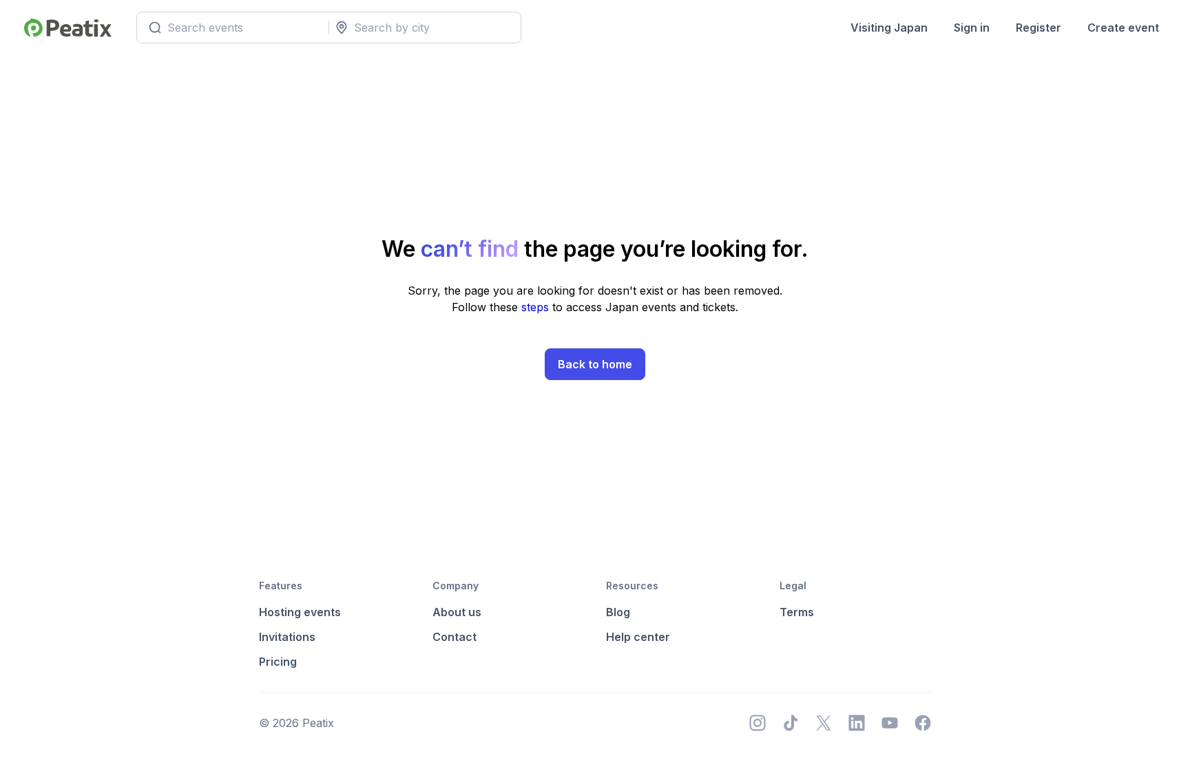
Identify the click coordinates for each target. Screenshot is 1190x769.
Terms (797, 612)
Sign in (972, 27)
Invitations (287, 637)
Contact (454, 637)
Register (1038, 27)
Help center (638, 637)
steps (536, 307)
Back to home (595, 364)
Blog (618, 612)
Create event (1123, 27)
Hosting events (300, 612)
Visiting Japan (889, 27)
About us (456, 612)
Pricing (278, 661)
